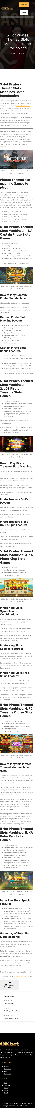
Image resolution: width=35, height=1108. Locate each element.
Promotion (7, 1069)
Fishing (6, 1088)
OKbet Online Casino (23, 106)
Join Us (6, 1066)
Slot (5, 1083)
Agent (6, 1071)
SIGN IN (24, 5)
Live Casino (8, 1085)
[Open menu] (17, 17)
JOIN (24, 12)
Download (7, 1074)
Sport (6, 1093)
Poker (6, 1090)
